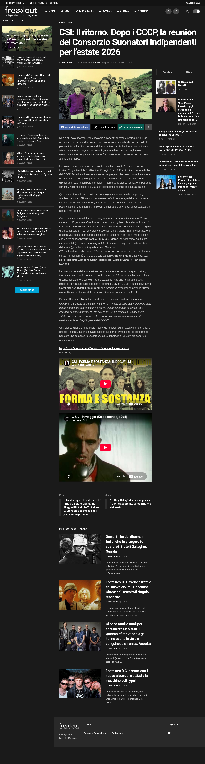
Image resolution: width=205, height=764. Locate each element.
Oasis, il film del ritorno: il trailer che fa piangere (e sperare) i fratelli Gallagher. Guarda (32, 60)
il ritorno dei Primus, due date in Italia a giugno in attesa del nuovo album (189, 183)
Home (52, 11)
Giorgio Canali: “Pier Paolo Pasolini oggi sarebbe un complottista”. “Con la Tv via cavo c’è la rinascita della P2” (189, 109)
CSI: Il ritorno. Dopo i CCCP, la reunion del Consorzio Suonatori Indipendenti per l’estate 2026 (26, 39)
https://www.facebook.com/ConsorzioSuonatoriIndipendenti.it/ (94, 348)
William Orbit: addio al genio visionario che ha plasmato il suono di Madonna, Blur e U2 (31, 156)
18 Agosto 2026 (128, 602)
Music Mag (85, 11)
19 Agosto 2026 (128, 556)
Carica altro (27, 290)
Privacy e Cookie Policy (48, 3)
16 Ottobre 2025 (84, 62)
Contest (143, 11)
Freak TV (20, 3)
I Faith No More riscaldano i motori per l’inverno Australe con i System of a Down (34, 174)
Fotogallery (10, 3)
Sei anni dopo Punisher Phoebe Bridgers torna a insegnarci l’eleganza (32, 213)
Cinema (124, 11)
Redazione (31, 3)
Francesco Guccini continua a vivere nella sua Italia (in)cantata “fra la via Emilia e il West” (33, 138)
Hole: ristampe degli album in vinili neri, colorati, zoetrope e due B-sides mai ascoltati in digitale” (34, 231)
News (67, 11)
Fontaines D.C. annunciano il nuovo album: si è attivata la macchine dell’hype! (34, 120)
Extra (106, 11)
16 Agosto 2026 (128, 649)
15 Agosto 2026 (128, 686)
